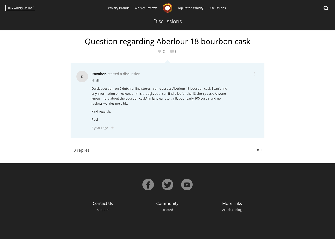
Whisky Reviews (146, 8)
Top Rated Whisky (190, 8)
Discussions (217, 8)
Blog (238, 210)
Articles (227, 210)
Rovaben (99, 73)
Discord (167, 210)
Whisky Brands (119, 8)
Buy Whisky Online (20, 8)
